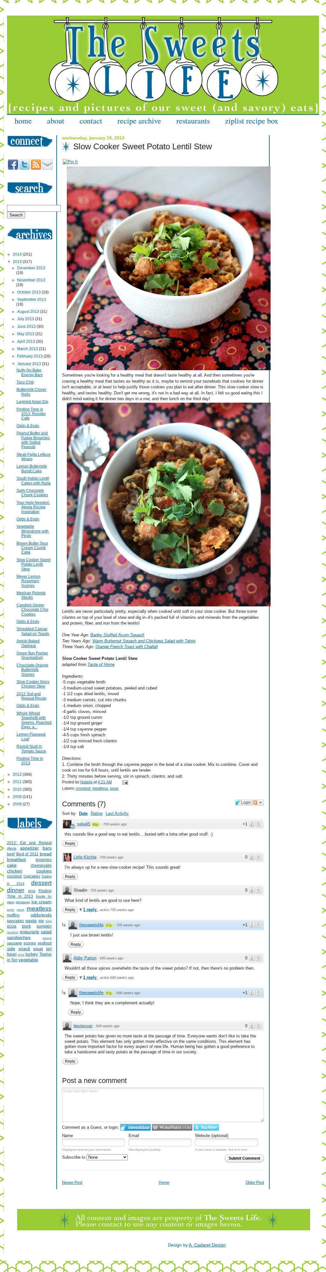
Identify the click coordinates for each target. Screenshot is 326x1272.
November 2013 (31, 280)
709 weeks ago (115, 824)
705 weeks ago (102, 890)
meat (20, 909)
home (23, 121)
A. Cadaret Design (207, 1244)
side (11, 948)
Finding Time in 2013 (30, 760)
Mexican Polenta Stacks (31, 595)
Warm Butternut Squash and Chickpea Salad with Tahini (143, 641)
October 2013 (29, 292)
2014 (18, 254)
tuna (21, 954)
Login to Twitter (206, 1127)
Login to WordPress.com (172, 1127)
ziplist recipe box (251, 121)
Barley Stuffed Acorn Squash (117, 634)
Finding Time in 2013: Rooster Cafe (31, 414)
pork (26, 926)
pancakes (15, 921)
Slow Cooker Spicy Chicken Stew (33, 684)
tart (49, 949)
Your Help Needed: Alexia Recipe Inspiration (33, 507)
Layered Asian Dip (32, 401)
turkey (31, 954)
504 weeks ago (107, 1026)
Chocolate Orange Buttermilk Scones (32, 670)
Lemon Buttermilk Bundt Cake (32, 468)
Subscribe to (74, 1157)
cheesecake (41, 865)
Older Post (255, 1182)
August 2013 (28, 311)
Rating (97, 813)
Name (67, 1135)
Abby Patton (85, 958)
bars (47, 848)
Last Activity (117, 813)
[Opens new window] (70, 161)
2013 (18, 261)
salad (46, 931)
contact (91, 121)
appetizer (29, 848)
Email (134, 1135)
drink (32, 891)
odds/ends (41, 914)
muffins (13, 915)
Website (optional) (211, 1135)
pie (41, 921)
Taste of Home (101, 664)
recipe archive (139, 121)
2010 (18, 789)
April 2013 (26, 341)
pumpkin (44, 926)
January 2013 (29, 364)
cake (12, 865)
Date (83, 813)
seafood (45, 943)
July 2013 (26, 319)
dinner (15, 890)
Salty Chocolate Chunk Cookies (32, 492)
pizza (11, 926)
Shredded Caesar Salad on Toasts (33, 631)
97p (109, 925)
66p (95, 824)
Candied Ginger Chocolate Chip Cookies (32, 610)
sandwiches (19, 937)
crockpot (83, 788)
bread (46, 853)
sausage (14, 943)
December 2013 (31, 268)
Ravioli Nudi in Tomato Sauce (31, 748)
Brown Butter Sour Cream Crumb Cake (32, 548)
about (55, 121)
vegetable (28, 959)
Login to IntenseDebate (135, 1127)
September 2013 (31, 299)
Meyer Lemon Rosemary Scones (28, 581)
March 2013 (28, 349)
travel (12, 954)
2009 (18, 797)
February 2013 (30, 356)
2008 (18, 804)
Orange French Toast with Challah (127, 646)
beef (11, 854)
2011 (18, 782)
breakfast (16, 859)
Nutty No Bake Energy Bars (30, 372)
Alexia (11, 848)
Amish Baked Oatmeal (28, 643)
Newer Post (72, 1182)
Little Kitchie (85, 857)
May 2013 (26, 334)
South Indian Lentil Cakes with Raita (34, 480)
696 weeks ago (111, 958)
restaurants (193, 121)
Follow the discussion (258, 802)
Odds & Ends (28, 426)
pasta (31, 920)
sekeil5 (83, 824)
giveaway (23, 902)
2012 (18, 774)
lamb (10, 909)
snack (24, 948)
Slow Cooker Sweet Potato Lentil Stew (34, 564)
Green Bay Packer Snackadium (32, 655)
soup (114, 788)
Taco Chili (25, 382)
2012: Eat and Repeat (29, 843)
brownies (44, 860)
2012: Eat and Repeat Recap (31, 696)
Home (164, 1182)
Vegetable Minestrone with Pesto (33, 531)
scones (30, 943)
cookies (44, 870)
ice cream (42, 901)
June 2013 (27, 326)
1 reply (90, 909)
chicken (14, 870)
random (12, 932)
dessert (41, 883)
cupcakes (32, 876)
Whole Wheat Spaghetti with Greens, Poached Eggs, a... (34, 720)
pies (49, 921)
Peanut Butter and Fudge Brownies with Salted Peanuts (33, 440)
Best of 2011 (27, 854)
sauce (47, 938)
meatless (100, 788)
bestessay (83, 1025)
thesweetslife (91, 924)
